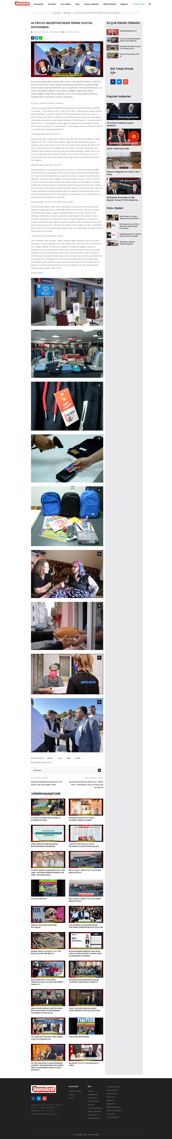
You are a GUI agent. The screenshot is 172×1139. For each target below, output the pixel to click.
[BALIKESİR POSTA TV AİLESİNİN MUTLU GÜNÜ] (86, 1052)
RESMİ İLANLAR (109, 4)
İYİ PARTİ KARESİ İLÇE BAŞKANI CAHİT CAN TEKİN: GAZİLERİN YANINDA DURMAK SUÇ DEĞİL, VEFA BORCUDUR (48, 872)
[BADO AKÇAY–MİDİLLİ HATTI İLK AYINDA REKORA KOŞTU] (86, 859)
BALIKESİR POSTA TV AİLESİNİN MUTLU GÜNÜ (84, 1064)
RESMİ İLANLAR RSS (94, 1111)
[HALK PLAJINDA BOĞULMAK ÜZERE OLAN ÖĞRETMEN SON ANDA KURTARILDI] (112, 39)
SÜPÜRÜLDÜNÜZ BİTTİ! (128, 31)
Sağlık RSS (110, 1100)
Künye (71, 1094)
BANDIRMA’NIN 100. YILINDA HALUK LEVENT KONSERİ (130, 235)
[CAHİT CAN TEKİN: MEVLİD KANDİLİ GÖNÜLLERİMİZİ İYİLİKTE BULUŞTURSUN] (86, 997)
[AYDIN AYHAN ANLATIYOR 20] (112, 55)
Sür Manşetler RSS (113, 1087)
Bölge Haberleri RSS (114, 1107)
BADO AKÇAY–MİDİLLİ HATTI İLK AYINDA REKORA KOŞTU (85, 871)
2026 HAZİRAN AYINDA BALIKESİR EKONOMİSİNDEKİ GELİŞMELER (44, 845)
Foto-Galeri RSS (112, 1090)
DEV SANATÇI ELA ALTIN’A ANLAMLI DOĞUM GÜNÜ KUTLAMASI (129, 226)
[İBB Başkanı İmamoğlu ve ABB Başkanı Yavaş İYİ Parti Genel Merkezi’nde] (124, 185)
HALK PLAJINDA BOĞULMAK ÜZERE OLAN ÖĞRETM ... (130, 40)
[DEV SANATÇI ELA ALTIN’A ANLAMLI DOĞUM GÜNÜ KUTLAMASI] (112, 225)
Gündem (52, 4)
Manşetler (38, 4)
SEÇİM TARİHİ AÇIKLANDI (118, 148)
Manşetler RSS (93, 1094)
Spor (77, 4)
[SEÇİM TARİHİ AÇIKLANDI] (124, 137)
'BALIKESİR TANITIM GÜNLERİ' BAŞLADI (127, 243)
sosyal (59, 758)
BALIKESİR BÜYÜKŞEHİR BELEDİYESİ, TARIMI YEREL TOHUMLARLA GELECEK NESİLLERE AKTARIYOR (86, 783)
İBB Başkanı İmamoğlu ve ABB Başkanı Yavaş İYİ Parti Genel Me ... (123, 198)
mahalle (78, 758)
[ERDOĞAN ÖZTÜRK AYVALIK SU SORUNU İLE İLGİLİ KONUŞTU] (112, 47)
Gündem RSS (92, 1098)
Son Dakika (66, 4)
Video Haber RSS (94, 1118)
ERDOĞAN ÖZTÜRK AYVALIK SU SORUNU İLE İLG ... (130, 47)
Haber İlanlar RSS (113, 1117)
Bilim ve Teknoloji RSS (114, 1110)
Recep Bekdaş (93, 1134)
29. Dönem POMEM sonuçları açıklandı (120, 124)
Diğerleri (124, 4)
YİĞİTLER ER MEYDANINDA (79, 1037)
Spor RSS (91, 1105)
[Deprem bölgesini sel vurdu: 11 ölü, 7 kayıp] (124, 160)
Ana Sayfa (57, 13)
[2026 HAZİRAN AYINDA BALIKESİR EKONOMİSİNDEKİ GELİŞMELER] (48, 833)
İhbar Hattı (139, 4)
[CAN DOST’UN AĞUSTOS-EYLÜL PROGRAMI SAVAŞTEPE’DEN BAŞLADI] (86, 833)
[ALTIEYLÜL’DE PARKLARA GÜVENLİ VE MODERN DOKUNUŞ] (48, 807)
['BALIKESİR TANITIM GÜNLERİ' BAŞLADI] (112, 242)
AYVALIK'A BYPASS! (39, 899)
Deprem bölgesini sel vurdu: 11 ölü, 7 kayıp (124, 173)
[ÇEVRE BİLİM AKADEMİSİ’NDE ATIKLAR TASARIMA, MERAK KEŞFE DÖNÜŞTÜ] (86, 969)
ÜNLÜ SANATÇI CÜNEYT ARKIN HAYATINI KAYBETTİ (130, 217)
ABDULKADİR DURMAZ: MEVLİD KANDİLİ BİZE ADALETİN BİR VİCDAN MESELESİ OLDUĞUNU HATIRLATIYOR (47, 1010)
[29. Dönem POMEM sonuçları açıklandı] (124, 111)
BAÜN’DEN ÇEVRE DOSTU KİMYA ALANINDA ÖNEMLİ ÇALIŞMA (81, 819)
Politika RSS (111, 1097)
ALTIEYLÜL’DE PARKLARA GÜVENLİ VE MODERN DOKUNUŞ (45, 819)
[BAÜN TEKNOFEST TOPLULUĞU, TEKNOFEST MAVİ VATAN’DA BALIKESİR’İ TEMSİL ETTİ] (48, 969)
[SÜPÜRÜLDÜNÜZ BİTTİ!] (112, 32)
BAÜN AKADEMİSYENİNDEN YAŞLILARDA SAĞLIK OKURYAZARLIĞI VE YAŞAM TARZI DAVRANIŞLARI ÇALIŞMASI (85, 953)
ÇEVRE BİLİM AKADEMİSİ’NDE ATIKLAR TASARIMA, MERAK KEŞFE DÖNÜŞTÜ (84, 981)
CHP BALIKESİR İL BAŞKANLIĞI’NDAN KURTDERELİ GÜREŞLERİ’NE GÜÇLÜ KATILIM (86, 926)
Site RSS (91, 1091)
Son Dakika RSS (93, 1101)
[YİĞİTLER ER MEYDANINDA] (86, 1026)
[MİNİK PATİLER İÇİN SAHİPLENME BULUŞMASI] (48, 914)
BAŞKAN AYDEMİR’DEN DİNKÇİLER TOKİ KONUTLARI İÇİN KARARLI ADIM (46, 781)
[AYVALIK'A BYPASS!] (48, 888)
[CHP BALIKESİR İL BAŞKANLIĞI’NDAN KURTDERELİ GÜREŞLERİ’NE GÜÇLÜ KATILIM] (86, 914)
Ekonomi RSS (111, 1093)
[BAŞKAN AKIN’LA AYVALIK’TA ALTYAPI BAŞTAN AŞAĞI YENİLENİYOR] (48, 940)
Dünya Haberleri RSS (95, 1108)
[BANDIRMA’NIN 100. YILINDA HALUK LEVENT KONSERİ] (112, 235)
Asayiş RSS (110, 1114)
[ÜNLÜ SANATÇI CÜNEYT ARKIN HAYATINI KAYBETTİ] (112, 217)
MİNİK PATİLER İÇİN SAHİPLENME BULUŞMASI (44, 926)
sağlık (69, 758)
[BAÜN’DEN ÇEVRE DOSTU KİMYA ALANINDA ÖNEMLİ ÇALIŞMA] (86, 807)
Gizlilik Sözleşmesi (75, 1091)
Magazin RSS (111, 1104)
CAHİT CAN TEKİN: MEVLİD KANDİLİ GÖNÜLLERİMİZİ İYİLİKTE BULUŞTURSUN (84, 1009)
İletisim (71, 1098)
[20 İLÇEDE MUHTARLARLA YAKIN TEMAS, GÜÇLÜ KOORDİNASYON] (48, 1026)
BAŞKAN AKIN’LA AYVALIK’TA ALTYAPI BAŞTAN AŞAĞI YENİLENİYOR (46, 952)
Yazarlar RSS (92, 1115)
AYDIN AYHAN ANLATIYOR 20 (129, 55)
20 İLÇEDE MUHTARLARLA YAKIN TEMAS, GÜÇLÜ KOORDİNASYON (47, 1038)
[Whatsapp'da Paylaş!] (40, 38)
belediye (50, 758)
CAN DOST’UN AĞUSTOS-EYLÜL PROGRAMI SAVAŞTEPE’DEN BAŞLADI (84, 845)
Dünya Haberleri (91, 4)
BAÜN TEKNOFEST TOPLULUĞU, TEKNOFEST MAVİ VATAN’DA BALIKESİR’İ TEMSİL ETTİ (47, 982)
